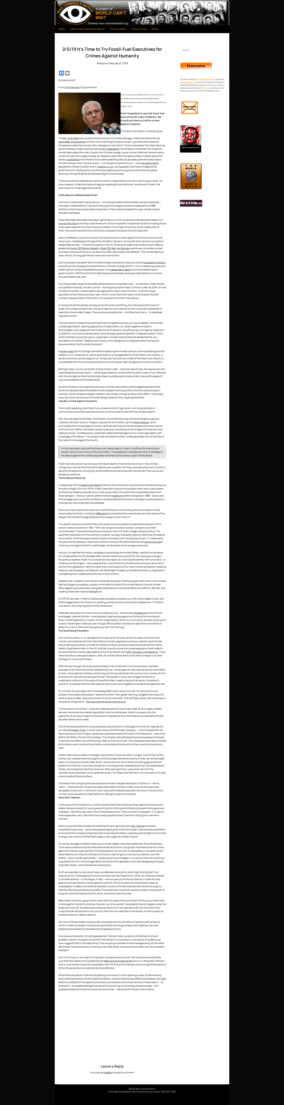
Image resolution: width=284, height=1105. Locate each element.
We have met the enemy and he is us (105, 701)
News (155, 29)
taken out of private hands (118, 961)
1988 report (102, 513)
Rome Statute (141, 422)
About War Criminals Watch (87, 29)
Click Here (206, 88)
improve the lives (67, 223)
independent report (120, 269)
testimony (117, 495)
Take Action (139, 29)
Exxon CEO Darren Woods (84, 248)
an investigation (111, 148)
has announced (152, 541)
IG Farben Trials (77, 730)
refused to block (150, 163)
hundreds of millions (154, 262)
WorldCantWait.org (188, 82)
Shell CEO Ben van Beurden (115, 248)
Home (61, 29)
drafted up (139, 612)
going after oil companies (72, 141)
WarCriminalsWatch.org (204, 79)
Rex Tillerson (138, 826)
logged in (108, 1072)
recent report (67, 351)
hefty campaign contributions (142, 652)
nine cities (73, 138)
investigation (73, 159)
